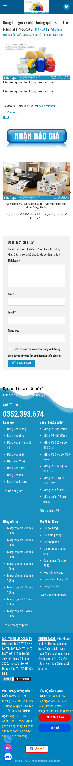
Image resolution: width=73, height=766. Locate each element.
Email (12, 312)
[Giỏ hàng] (66, 7)
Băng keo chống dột (55, 579)
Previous (10, 112)
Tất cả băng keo (13, 491)
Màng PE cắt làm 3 (55, 490)
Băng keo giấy (15, 454)
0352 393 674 (55, 717)
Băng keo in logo (17, 482)
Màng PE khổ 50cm (55, 436)
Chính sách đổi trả (49, 659)
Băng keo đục (15, 436)
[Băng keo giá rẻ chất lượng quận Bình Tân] (36, 61)
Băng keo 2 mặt (16, 461)
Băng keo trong (16, 429)
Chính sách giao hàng (57, 653)
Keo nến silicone (53, 572)
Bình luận (14, 260)
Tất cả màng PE (49, 511)
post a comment (47, 105)
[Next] (70, 192)
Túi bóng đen (51, 542)
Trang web (13, 330)
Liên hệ (55, 728)
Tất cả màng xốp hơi (15, 625)
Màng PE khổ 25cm (55, 429)
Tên (11, 294)
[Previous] (3, 192)
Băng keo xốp (51, 586)
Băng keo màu (15, 475)
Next (8, 117)
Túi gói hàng (50, 528)
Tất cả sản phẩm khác (53, 595)
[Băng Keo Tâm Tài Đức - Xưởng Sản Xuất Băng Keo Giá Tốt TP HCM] (36, 7)
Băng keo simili (16, 468)
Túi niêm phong (52, 535)
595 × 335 (40, 30)
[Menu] (5, 6)
